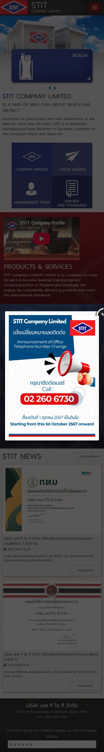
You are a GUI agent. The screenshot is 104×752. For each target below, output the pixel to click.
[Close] (98, 311)
